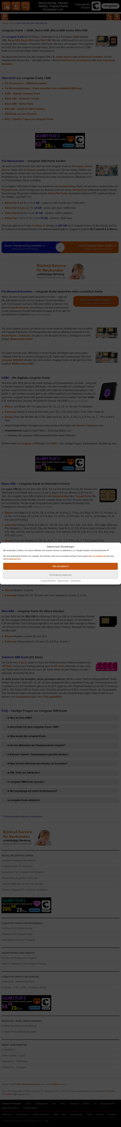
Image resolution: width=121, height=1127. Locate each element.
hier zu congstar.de (97, 556)
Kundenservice (14, 559)
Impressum (75, 580)
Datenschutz (63, 580)
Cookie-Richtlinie (48, 580)
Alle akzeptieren (60, 566)
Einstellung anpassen (61, 575)
